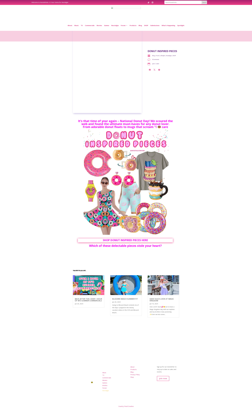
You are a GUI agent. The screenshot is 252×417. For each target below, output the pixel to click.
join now (163, 378)
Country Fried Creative (126, 406)
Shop (132, 377)
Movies (99, 25)
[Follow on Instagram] (152, 2)
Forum (123, 25)
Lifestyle (162, 55)
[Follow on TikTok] (148, 2)
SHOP (146, 25)
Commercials (89, 25)
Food (157, 55)
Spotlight (180, 25)
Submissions (154, 25)
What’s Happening (168, 25)
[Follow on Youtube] (173, 406)
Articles (104, 385)
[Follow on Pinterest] (177, 406)
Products (133, 25)
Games (106, 25)
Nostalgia (115, 25)
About (70, 25)
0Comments (155, 59)
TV (82, 25)
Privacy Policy (135, 375)
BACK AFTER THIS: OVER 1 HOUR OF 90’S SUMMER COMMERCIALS (88, 300)
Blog (140, 25)
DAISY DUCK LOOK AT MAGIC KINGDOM (162, 300)
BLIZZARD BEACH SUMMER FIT (125, 299)
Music (76, 25)
